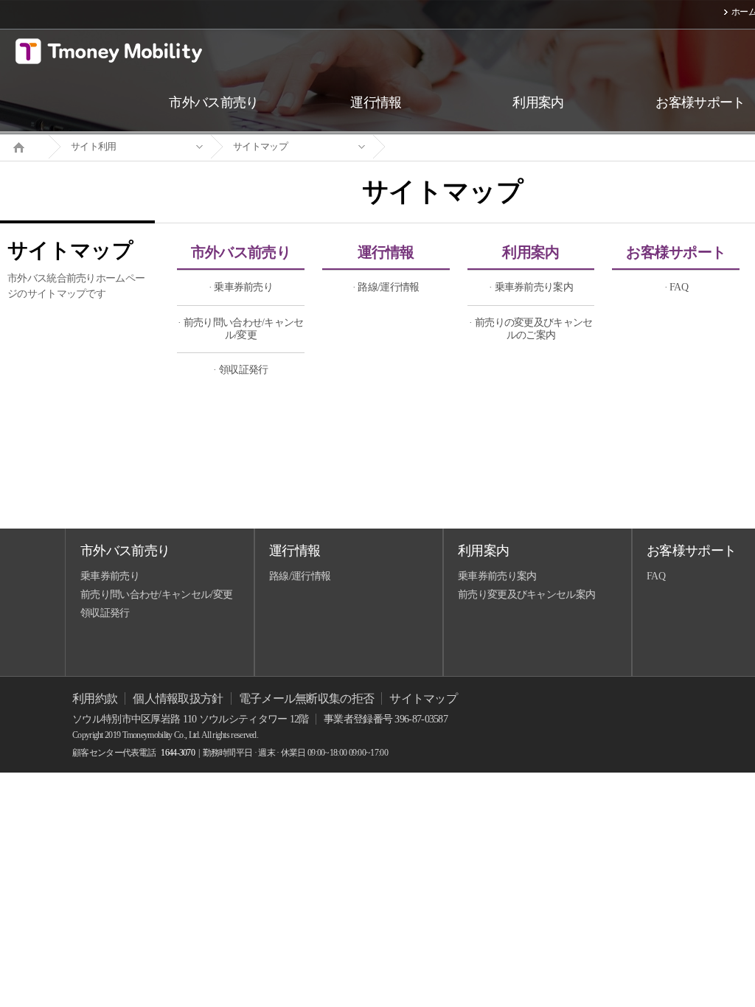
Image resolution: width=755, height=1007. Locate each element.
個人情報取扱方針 (178, 698)
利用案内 (530, 252)
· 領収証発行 (240, 369)
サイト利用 (93, 146)
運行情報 (386, 252)
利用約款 (94, 698)
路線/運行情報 (299, 576)
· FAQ (676, 287)
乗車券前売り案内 (497, 576)
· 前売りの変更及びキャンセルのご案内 (530, 329)
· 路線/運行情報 (386, 287)
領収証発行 (105, 613)
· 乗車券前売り (241, 287)
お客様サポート (676, 252)
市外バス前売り (240, 252)
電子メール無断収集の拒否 (307, 698)
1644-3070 (178, 753)
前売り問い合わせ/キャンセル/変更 (156, 594)
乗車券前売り (109, 576)
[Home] (24, 146)
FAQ (656, 576)
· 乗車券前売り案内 (531, 287)
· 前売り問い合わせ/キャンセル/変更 (241, 329)
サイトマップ (260, 146)
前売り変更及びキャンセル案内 (526, 594)
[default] (454, 147)
